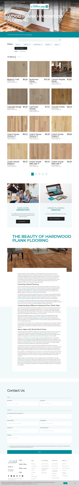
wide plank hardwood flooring (36, 319)
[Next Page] (50, 174)
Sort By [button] (19, 56)
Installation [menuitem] (54, 475)
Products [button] (6, 5)
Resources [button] (14, 5)
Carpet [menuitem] (32, 470)
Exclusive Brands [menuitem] (55, 477)
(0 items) (74, 7)
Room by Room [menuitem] (65, 466)
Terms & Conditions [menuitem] (64, 473)
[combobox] (38, 39)
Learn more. (35, 483)
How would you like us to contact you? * (15, 413)
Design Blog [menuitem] (44, 472)
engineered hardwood (38, 294)
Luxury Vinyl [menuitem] (33, 466)
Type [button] (17, 44)
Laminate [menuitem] (33, 472)
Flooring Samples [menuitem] (45, 466)
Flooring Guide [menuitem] (55, 468)
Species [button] (47, 44)
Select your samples (55, 218)
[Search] (60, 39)
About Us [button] (21, 5)
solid (29, 294)
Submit (39, 451)
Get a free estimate (26, 359)
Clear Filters (23, 51)
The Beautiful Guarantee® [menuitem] (55, 471)
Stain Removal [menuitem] (55, 463)
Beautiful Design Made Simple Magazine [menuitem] (45, 469)
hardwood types (21, 298)
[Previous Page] (29, 174)
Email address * (43, 420)
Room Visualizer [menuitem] (45, 463)
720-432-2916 (22, 2)
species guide (37, 301)
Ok (65, 483)
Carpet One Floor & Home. (16, 478)
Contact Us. (29, 34)
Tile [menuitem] (32, 474)
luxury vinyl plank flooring (29, 339)
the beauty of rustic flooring (49, 335)
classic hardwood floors (35, 335)
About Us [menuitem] (64, 463)
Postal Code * (10, 427)
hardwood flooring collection (29, 288)
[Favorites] (72, 7)
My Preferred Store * (44, 427)
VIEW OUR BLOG (21, 221)
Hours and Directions (56, 7)
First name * (9, 400)
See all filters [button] (19, 48)
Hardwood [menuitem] (33, 468)
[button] (70, 7)
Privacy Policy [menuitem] (65, 475)
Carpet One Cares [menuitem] (66, 468)
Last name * (42, 400)
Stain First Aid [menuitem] (55, 466)
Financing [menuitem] (33, 478)
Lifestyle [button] (26, 44)
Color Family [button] (37, 44)
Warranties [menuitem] (54, 473)
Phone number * (10, 420)
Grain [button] (56, 44)
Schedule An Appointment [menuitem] (7, 9)
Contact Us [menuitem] (64, 470)
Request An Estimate (64, 7)
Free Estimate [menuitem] (34, 476)
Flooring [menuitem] (33, 463)
